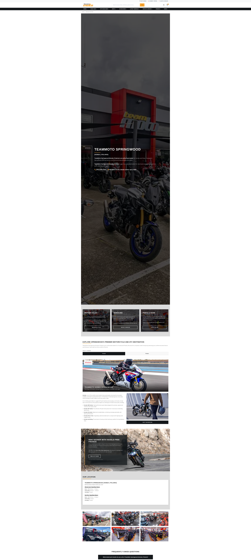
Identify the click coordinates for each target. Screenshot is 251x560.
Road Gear (93, 8)
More (165, 8)
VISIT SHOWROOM (147, 422)
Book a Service (125, 327)
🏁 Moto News (142, 1)
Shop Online (154, 327)
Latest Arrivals (134, 8)
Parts (113, 8)
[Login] (164, 4)
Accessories (122, 8)
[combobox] (126, 4)
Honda (104, 353)
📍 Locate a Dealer (163, 1)
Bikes (85, 8)
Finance (158, 8)
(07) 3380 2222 (101, 169)
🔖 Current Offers (152, 1)
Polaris (147, 353)
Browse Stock (96, 327)
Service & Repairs (147, 8)
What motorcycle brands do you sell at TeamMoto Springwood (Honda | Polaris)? (125, 557)
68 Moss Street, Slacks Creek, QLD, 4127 (122, 169)
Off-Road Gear (104, 8)
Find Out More (94, 456)
